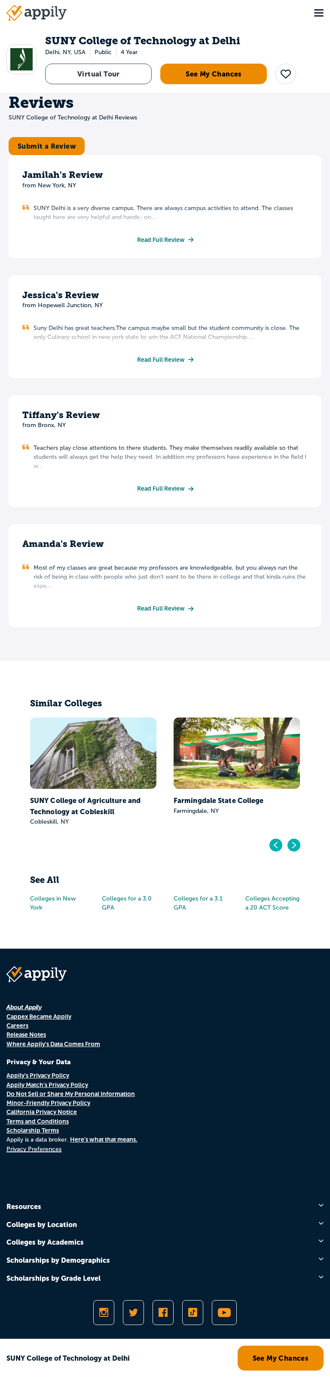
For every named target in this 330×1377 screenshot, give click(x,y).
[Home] (36, 13)
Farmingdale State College (219, 800)
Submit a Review (47, 146)
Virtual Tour (98, 74)
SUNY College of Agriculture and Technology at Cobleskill (85, 806)
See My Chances (214, 74)
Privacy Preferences (33, 1149)
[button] (286, 74)
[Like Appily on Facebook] (163, 1312)
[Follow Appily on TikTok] (192, 1312)
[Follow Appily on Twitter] (133, 1312)
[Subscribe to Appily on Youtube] (224, 1312)
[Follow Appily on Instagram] (103, 1312)
